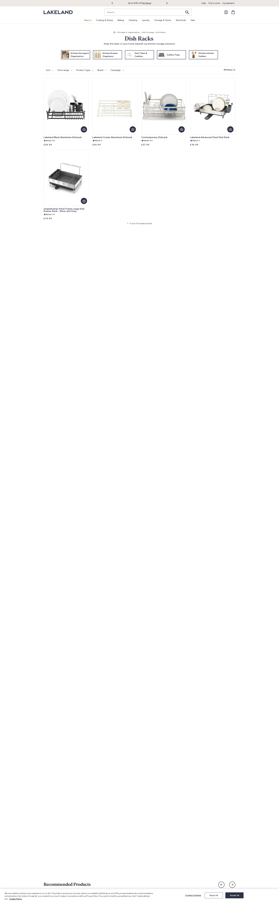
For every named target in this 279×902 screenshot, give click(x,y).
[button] (114, 3)
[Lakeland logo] (58, 12)
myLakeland (228, 3)
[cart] (233, 12)
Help (203, 3)
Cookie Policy (15, 899)
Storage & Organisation (128, 32)
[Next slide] (232, 885)
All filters (228, 70)
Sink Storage (148, 32)
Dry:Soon (146, 3)
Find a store (214, 3)
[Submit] (188, 12)
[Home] (114, 32)
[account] (226, 12)
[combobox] (148, 12)
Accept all (234, 895)
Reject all (214, 895)
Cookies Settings (193, 895)
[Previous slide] (221, 885)
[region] (139, 895)
